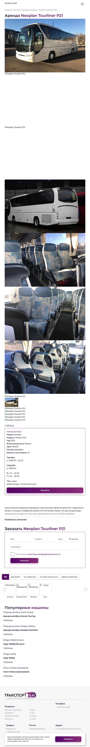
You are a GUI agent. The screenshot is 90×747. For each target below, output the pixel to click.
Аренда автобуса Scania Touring (19, 616)
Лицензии (9, 713)
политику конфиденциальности (43, 554)
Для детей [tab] (15, 577)
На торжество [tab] (30, 577)
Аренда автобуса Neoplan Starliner (20, 630)
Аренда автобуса (29, 10)
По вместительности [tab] (49, 577)
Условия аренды (12, 716)
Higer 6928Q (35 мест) (13, 644)
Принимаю (37, 554)
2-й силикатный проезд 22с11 (68, 729)
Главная (8, 10)
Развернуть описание (15, 519)
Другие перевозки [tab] (69, 577)
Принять (68, 739)
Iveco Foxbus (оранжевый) (16, 672)
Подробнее (25, 741)
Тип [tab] (5, 577)
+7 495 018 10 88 (62, 707)
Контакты (9, 719)
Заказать (45, 490)
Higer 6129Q (9, 658)
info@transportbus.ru (37, 729)
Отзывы (33, 716)
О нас (32, 713)
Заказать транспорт (13, 710)
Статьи (33, 719)
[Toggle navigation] (82, 4)
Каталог (17, 10)
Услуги (32, 710)
